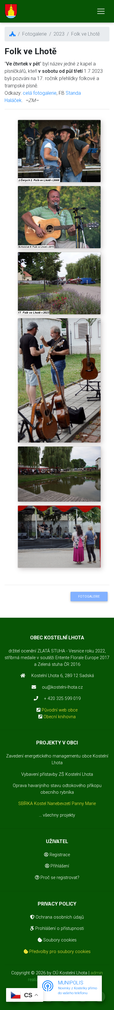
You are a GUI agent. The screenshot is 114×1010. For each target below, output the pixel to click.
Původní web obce (60, 710)
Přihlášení (59, 866)
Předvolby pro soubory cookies (59, 951)
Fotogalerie (89, 597)
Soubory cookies (59, 940)
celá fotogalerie (40, 93)
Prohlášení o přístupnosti (59, 928)
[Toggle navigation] (101, 11)
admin (97, 973)
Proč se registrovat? (59, 877)
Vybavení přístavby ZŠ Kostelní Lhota (57, 774)
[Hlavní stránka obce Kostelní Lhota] (11, 11)
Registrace (59, 854)
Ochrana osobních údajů (59, 917)
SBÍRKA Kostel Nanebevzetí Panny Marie (57, 803)
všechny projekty (59, 815)
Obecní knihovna (59, 716)
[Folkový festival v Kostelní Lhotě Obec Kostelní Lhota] (59, 178)
